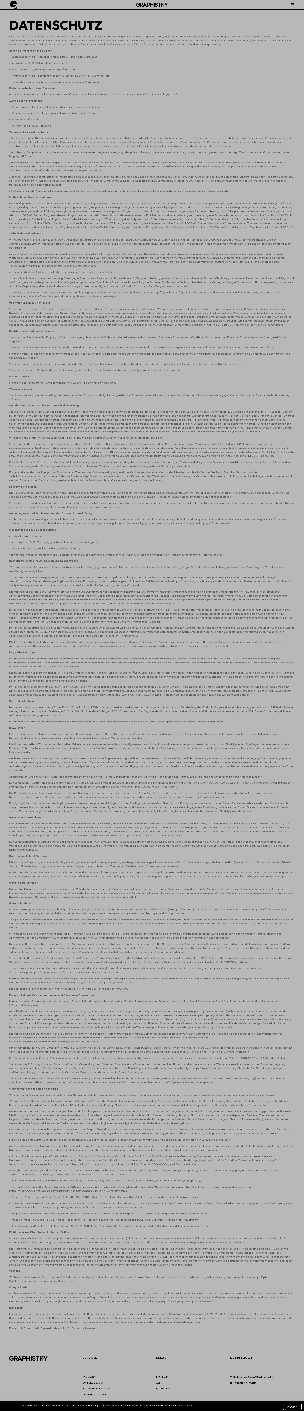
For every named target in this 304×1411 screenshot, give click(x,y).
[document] (152, 705)
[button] (292, 1406)
